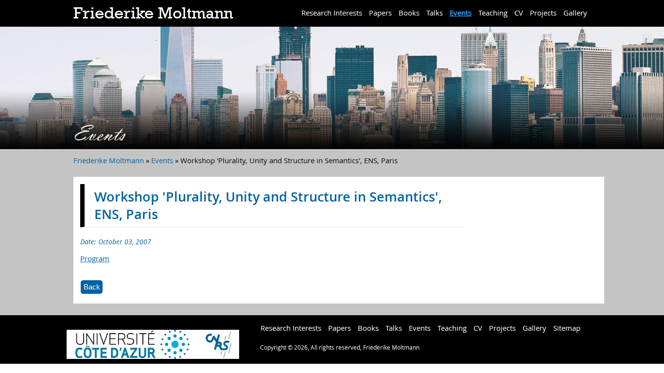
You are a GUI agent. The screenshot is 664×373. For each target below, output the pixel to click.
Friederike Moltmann (153, 13)
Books (409, 12)
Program (94, 258)
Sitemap (566, 328)
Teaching (492, 12)
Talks (434, 12)
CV (518, 12)
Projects (543, 12)
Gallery (575, 12)
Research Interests (331, 12)
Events (461, 12)
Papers (380, 12)
